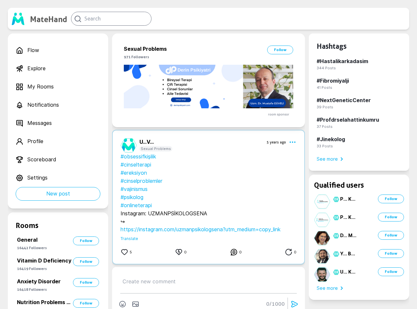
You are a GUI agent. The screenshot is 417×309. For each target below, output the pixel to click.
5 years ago (276, 142)
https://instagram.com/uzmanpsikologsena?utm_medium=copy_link (200, 229)
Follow (86, 240)
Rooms (27, 225)
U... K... (347, 272)
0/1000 (275, 304)
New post (58, 194)
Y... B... (347, 253)
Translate (129, 238)
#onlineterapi (136, 205)
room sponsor (278, 114)
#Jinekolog (331, 139)
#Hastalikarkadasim (342, 61)
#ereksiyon (134, 173)
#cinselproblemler (142, 181)
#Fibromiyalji (333, 81)
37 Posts (325, 126)
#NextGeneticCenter (344, 100)
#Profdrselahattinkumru (348, 120)
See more (327, 159)
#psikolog (132, 197)
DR (335, 199)
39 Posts (325, 107)
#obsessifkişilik (138, 157)
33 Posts (325, 146)
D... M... (348, 235)
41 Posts (324, 87)
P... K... (347, 199)
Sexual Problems (156, 148)
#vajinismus (134, 189)
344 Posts (326, 68)
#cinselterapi (136, 165)
